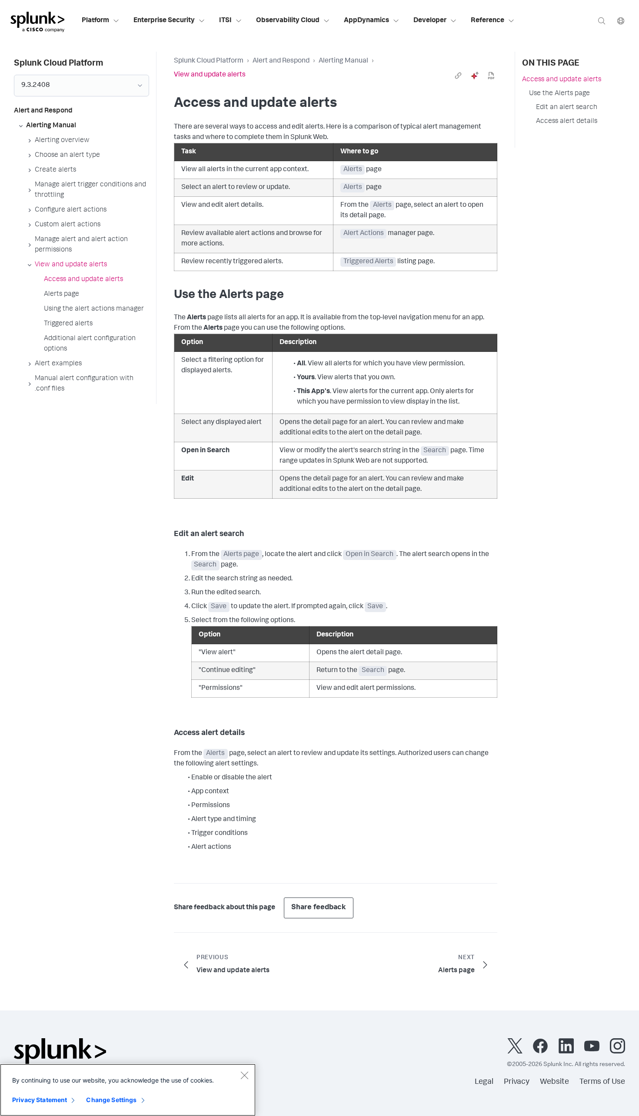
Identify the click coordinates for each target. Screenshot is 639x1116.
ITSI (225, 20)
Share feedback (318, 907)
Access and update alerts (561, 79)
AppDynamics (366, 20)
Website (554, 1082)
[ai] (475, 76)
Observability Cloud (288, 20)
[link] (458, 76)
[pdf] (491, 76)
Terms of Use (602, 1082)
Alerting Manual (343, 61)
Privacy (516, 1082)
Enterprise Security (164, 20)
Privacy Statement (39, 1099)
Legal (484, 1082)
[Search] (601, 20)
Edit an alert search (566, 107)
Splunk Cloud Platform (208, 61)
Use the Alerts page (559, 93)
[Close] (244, 1075)
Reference (487, 20)
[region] (128, 1090)
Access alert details (566, 121)
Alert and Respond (281, 61)
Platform (95, 20)
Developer (429, 20)
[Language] (621, 20)
